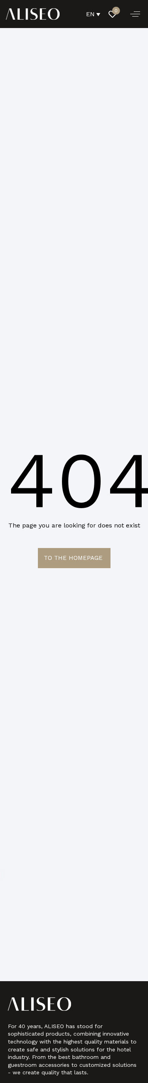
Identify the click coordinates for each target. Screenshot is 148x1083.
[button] (135, 14)
